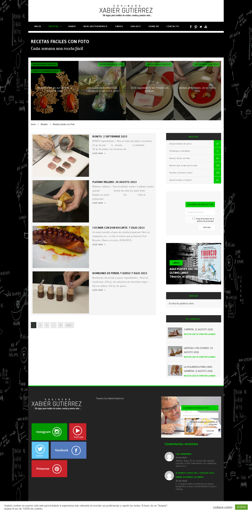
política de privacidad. (205, 221)
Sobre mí (153, 26)
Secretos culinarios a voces (46, 71)
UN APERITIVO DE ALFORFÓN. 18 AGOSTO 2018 (54, 89)
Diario (72, 26)
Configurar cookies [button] (222, 507)
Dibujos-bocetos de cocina (180, 143)
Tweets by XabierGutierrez (110, 398)
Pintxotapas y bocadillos (179, 151)
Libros (119, 26)
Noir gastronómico (95, 26)
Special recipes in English (180, 180)
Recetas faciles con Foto (44, 64)
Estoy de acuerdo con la (205, 219)
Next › (69, 325)
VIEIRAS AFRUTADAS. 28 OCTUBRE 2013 (197, 89)
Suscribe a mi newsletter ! (200, 204)
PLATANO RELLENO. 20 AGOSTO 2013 (114, 182)
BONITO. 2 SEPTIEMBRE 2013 (109, 136)
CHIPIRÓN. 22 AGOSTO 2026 (198, 329)
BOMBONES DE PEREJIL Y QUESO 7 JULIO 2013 (119, 273)
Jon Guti (136, 26)
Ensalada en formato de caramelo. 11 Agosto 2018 (102, 89)
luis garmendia (183, 454)
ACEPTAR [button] (241, 507)
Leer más (97, 153)
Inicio (37, 26)
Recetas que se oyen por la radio (183, 165)
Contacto (172, 26)
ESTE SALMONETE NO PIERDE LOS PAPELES (150, 89)
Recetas (53, 26)
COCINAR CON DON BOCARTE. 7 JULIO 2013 (118, 227)
